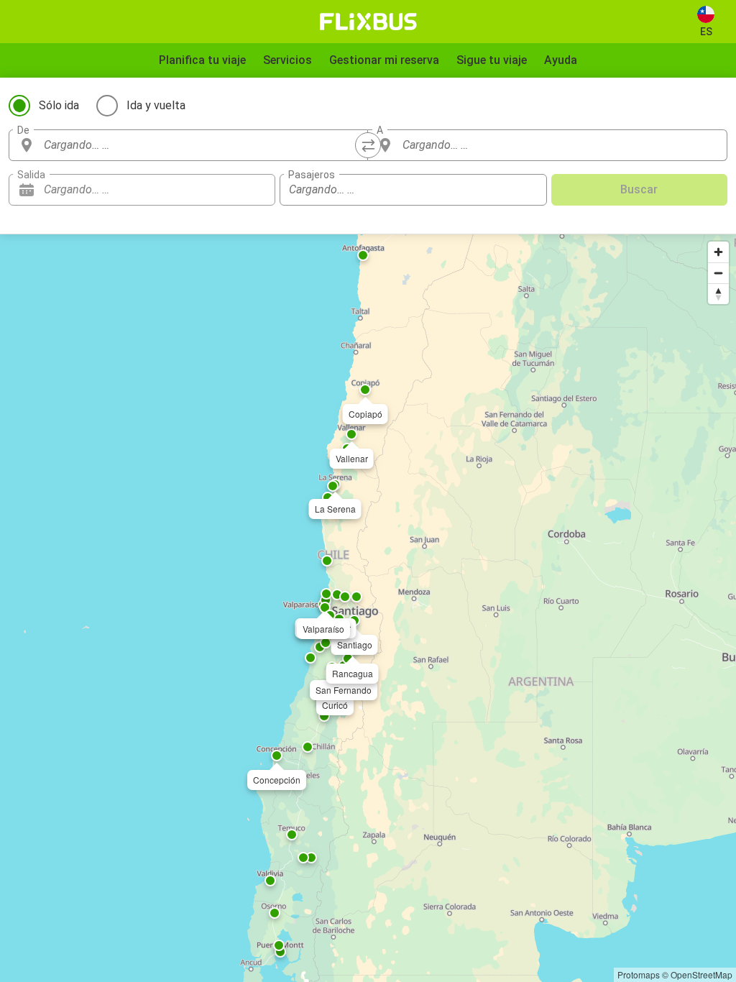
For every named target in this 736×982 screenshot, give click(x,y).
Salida (31, 174)
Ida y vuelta (155, 105)
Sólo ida (59, 105)
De (23, 130)
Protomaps (638, 974)
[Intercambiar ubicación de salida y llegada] (368, 145)
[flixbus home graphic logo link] (368, 22)
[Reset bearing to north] (718, 293)
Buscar (639, 189)
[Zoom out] (718, 272)
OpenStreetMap (701, 974)
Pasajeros (311, 174)
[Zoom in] (718, 252)
